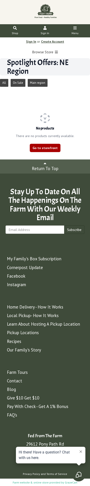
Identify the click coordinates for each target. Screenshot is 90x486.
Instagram (16, 284)
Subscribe (74, 229)
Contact (14, 381)
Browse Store (43, 52)
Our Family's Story (24, 350)
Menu (75, 33)
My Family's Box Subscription (34, 258)
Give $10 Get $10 (23, 398)
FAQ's (12, 415)
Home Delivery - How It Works (35, 307)
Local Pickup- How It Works (33, 315)
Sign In (45, 33)
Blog (11, 389)
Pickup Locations (23, 332)
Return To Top (45, 168)
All (4, 83)
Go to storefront (45, 148)
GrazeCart (71, 482)
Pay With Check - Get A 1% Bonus (37, 406)
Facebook (16, 276)
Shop (15, 33)
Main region (37, 83)
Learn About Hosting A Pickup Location (43, 324)
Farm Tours (17, 372)
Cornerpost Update (25, 267)
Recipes (14, 341)
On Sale (18, 83)
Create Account (52, 41)
